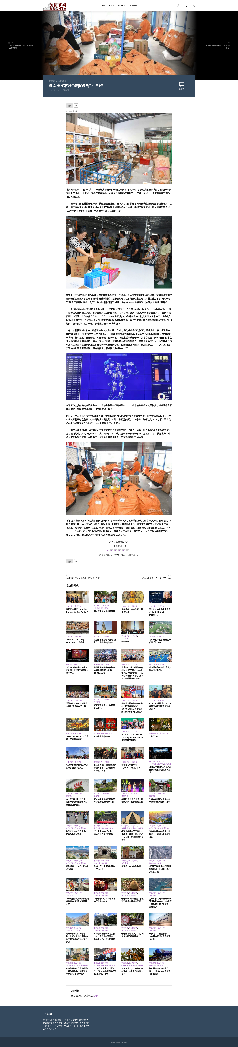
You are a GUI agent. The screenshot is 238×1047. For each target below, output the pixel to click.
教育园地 (106, 605)
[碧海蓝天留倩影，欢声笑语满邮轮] (105, 691)
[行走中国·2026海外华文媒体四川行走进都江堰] (105, 817)
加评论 (181, 89)
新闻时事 (160, 764)
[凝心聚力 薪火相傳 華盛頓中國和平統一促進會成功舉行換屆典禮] (105, 753)
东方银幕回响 (99, 733)
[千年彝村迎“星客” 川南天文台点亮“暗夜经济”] (132, 919)
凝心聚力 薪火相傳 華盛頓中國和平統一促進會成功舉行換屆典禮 (105, 768)
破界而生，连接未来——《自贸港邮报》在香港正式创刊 (159, 936)
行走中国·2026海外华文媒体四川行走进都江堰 (104, 832)
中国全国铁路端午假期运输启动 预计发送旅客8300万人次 (104, 670)
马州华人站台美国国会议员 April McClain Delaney (159, 612)
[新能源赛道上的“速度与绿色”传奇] (77, 852)
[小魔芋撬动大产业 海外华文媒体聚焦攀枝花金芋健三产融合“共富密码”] (77, 954)
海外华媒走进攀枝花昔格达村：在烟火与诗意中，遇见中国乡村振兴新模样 (104, 936)
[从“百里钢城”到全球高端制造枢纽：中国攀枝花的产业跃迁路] (160, 852)
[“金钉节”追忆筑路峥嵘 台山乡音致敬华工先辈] (77, 753)
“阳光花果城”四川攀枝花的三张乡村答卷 (104, 900)
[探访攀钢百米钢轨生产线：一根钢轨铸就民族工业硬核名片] (160, 954)
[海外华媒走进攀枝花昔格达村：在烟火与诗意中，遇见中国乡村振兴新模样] (105, 919)
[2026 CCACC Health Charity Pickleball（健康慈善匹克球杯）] (132, 723)
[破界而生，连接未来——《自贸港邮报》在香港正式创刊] (160, 919)
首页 (103, 5)
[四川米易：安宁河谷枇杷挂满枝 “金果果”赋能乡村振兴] (132, 954)
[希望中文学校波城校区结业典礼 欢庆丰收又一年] (77, 691)
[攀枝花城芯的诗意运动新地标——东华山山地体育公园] (160, 817)
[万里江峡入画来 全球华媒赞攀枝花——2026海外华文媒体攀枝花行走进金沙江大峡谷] (160, 884)
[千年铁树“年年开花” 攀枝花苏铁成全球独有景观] (132, 884)
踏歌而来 (125, 641)
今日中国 (152, 764)
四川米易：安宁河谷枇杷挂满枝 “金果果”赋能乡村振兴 (132, 971)
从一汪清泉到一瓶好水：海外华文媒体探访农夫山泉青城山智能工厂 (76, 802)
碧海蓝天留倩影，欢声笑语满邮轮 (104, 706)
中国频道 (133, 5)
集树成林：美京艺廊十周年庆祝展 (132, 610)
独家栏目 (122, 5)
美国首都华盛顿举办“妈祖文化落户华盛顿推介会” (105, 641)
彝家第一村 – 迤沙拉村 (131, 866)
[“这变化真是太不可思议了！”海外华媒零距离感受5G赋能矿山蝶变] (105, 954)
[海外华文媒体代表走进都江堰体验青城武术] (77, 817)
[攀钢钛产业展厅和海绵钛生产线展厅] (105, 852)
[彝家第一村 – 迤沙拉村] (132, 852)
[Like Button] (69, 105)
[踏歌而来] (132, 627)
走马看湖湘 (62, 81)
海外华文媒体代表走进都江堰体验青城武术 (76, 832)
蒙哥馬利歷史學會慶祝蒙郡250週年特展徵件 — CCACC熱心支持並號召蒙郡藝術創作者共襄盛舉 (132, 707)
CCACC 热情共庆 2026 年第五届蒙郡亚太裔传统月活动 (160, 706)
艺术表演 (104, 608)
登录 (95, 995)
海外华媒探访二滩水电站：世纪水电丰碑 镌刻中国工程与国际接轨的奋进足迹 (77, 937)
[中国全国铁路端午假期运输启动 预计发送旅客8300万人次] (105, 655)
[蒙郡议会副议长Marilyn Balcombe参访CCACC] (77, 597)
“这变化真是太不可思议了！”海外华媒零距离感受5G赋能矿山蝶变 (105, 971)
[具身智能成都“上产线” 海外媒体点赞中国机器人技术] (160, 753)
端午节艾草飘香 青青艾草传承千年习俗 (160, 641)
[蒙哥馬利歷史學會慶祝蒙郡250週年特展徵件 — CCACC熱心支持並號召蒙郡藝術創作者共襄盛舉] (132, 691)
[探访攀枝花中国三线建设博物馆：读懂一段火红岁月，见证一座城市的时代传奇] (132, 817)
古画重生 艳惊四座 (102, 736)
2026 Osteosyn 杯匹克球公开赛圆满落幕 (77, 737)
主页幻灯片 (53, 81)
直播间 (111, 5)
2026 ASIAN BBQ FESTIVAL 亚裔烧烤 (75, 641)
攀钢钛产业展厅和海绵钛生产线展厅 (104, 867)
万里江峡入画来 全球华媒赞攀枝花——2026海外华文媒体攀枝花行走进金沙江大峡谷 (160, 902)
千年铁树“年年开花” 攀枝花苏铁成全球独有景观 (132, 900)
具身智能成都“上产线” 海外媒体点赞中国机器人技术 (160, 770)
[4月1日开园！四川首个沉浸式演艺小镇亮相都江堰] (132, 785)
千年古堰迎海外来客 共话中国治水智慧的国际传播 (160, 800)
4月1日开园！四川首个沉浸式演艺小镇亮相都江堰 (132, 800)
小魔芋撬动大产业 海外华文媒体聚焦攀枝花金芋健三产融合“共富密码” (77, 971)
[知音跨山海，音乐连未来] (105, 597)
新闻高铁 (167, 764)
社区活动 (78, 606)
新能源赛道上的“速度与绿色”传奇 (77, 867)
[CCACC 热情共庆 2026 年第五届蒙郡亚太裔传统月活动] (160, 691)
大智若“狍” (154, 736)
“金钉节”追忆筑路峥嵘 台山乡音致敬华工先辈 (77, 766)
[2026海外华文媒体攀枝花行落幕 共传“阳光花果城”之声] (77, 884)
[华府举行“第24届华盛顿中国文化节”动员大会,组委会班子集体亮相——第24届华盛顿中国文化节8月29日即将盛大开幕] (132, 655)
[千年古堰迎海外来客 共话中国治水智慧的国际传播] (160, 785)
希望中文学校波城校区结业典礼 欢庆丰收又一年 (76, 704)
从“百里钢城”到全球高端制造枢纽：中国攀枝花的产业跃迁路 (160, 869)
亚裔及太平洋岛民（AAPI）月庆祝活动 (130, 766)
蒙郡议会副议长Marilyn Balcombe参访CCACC (77, 610)
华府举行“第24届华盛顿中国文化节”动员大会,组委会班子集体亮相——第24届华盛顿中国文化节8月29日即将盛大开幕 (132, 673)
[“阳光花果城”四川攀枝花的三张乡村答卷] (105, 884)
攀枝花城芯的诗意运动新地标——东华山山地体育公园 (159, 834)
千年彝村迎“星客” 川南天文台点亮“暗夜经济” (132, 935)
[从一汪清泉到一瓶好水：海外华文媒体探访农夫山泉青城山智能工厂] (77, 785)
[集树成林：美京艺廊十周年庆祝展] (132, 597)
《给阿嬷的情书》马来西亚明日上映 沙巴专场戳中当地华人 (77, 670)
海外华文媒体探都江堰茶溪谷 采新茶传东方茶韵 (104, 800)
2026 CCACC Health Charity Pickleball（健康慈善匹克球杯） (132, 737)
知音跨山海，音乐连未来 (104, 611)
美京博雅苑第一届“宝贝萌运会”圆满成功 (160, 668)
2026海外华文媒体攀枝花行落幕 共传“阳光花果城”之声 (77, 901)
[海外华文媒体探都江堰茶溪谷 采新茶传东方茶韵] (105, 785)
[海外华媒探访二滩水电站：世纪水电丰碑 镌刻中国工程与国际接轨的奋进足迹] (77, 919)
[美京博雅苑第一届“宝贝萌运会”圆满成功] (160, 655)
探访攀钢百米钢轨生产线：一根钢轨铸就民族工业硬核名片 (159, 971)
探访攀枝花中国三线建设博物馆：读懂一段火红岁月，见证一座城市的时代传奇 (132, 835)
